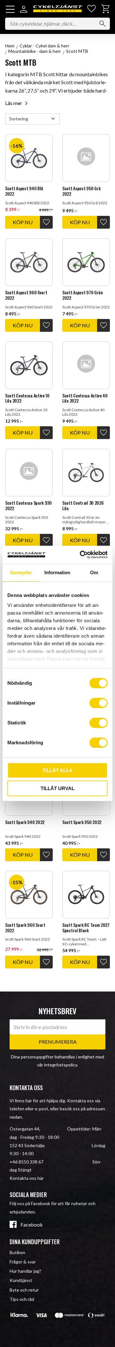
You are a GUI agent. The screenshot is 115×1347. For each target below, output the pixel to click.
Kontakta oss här (27, 1178)
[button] (10, 9)
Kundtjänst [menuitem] (21, 1280)
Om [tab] (94, 572)
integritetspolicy (60, 1064)
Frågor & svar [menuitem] (23, 1261)
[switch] (98, 703)
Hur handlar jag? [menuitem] (25, 1271)
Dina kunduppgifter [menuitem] (35, 1242)
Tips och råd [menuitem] (22, 1299)
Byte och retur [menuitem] (24, 1290)
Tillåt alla (57, 770)
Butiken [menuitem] (17, 1252)
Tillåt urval (57, 788)
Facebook (31, 1224)
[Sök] (102, 23)
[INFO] (22, 222)
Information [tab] (57, 572)
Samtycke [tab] (21, 572)
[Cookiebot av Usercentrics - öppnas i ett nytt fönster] (81, 555)
